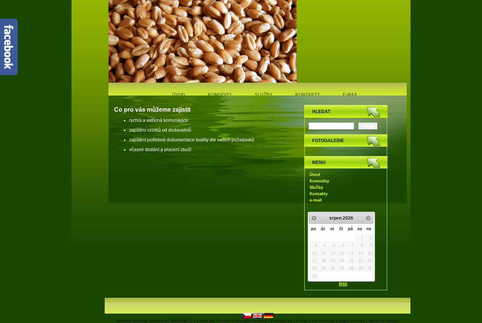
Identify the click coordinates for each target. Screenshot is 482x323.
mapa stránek (351, 320)
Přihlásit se (282, 320)
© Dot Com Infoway (315, 320)
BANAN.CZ (182, 320)
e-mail (350, 94)
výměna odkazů (384, 320)
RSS (343, 284)
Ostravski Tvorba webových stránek (231, 320)
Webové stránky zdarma (139, 320)
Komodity (220, 94)
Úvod (178, 94)
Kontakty (307, 94)
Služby (264, 94)
